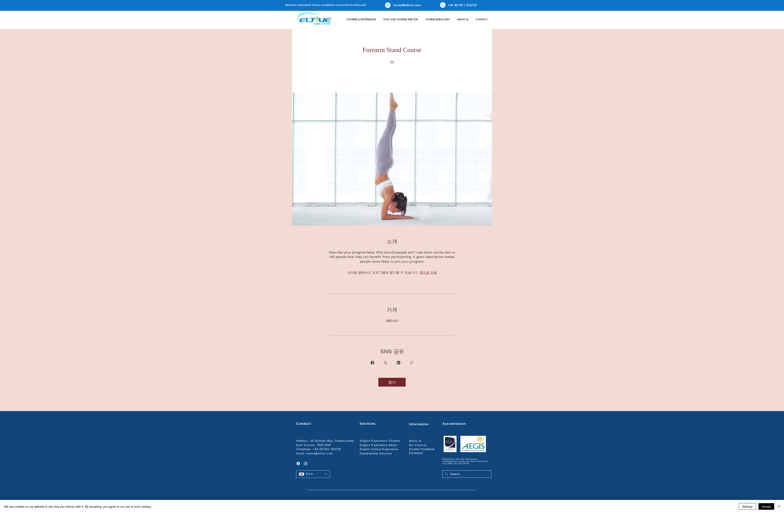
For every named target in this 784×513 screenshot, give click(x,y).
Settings (747, 506)
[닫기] (779, 506)
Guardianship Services (376, 453)
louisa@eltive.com (319, 453)
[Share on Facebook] (372, 362)
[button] (361, 19)
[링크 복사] (411, 362)
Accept (766, 506)
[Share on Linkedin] (398, 362)
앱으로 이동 (428, 272)
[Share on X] (385, 362)
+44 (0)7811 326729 (327, 449)
